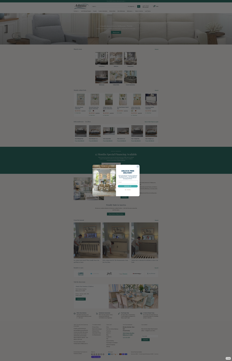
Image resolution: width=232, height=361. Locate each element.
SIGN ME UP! (127, 186)
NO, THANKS (128, 189)
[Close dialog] (138, 166)
